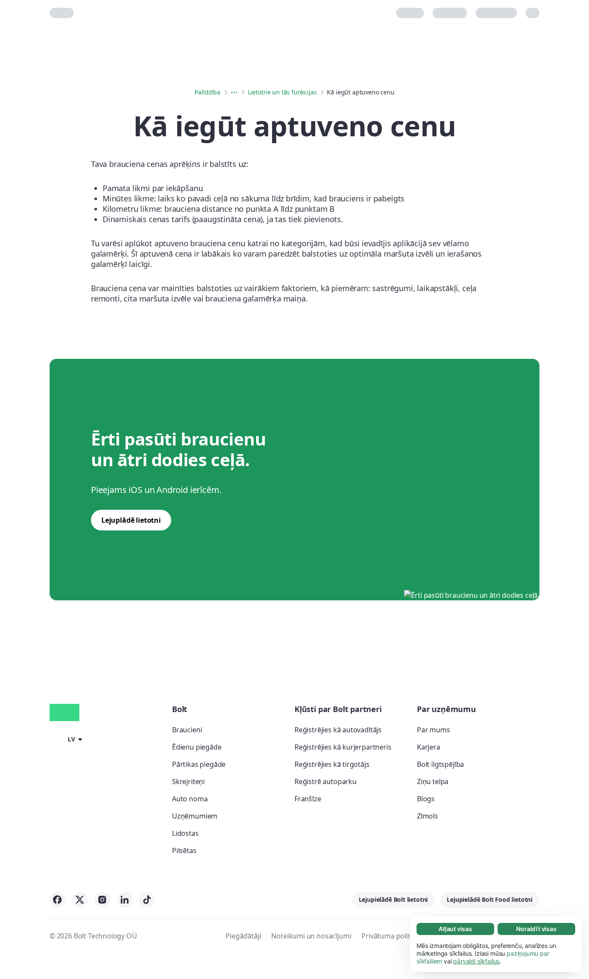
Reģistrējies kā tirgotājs (332, 764)
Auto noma (189, 798)
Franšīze (307, 798)
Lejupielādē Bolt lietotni (393, 899)
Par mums (433, 729)
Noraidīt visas (536, 928)
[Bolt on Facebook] (57, 899)
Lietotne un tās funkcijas (282, 92)
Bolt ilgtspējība (440, 764)
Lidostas (185, 833)
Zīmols (427, 816)
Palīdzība (207, 92)
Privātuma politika (390, 936)
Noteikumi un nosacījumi (311, 936)
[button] (67, 738)
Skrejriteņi (188, 781)
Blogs (426, 798)
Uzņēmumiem (194, 816)
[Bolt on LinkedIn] (124, 899)
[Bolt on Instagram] (102, 899)
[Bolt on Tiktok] (147, 899)
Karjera (428, 747)
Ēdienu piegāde (197, 747)
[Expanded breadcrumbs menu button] (234, 92)
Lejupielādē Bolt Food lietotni (490, 899)
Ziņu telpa (432, 781)
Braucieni (187, 729)
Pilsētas (184, 850)
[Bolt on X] (80, 899)
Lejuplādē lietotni (131, 520)
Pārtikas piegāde (199, 764)
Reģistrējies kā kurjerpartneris (343, 747)
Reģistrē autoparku (325, 781)
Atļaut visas (455, 928)
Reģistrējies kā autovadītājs (338, 729)
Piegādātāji (243, 936)
